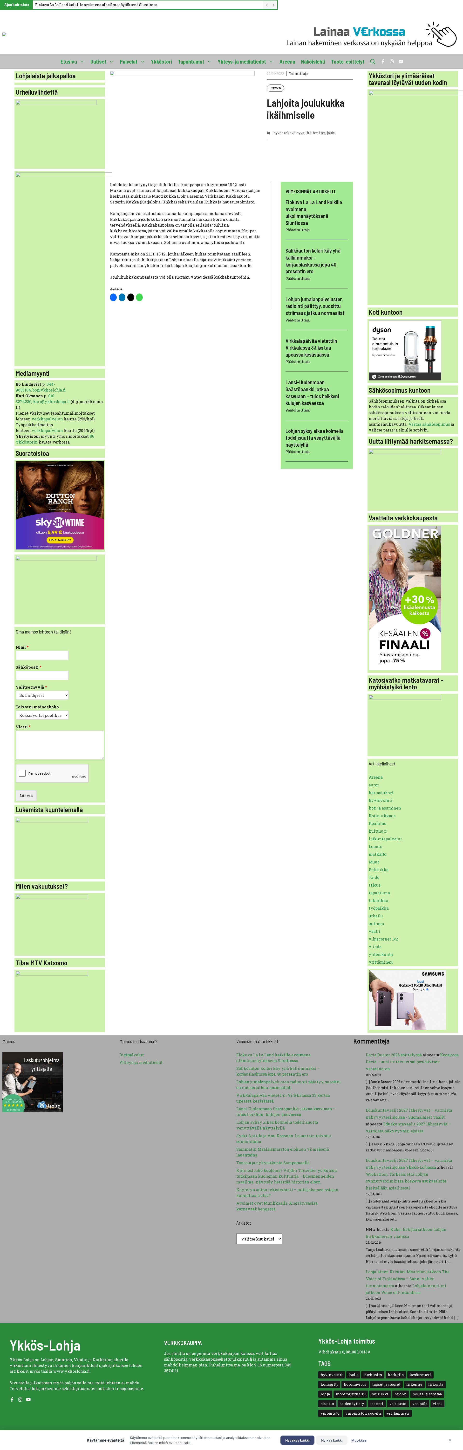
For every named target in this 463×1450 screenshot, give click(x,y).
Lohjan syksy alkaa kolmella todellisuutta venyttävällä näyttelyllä (315, 438)
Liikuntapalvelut (385, 838)
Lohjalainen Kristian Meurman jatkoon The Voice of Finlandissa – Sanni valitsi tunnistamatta (407, 1278)
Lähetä (26, 795)
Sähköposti (28, 667)
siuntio (327, 1403)
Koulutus (377, 823)
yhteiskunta (381, 954)
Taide (374, 877)
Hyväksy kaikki (297, 1440)
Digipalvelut (131, 1054)
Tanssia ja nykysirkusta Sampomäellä (273, 1162)
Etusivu (69, 61)
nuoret (401, 1394)
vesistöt (419, 1403)
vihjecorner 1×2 (383, 938)
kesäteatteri (420, 1374)
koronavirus (355, 1384)
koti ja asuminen (385, 807)
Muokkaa (359, 1440)
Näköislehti (313, 61)
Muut (374, 861)
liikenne (414, 1384)
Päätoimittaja (298, 230)
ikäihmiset (316, 133)
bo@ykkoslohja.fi (49, 389)
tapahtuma (379, 892)
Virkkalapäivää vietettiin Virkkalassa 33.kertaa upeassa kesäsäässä (311, 348)
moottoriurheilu (351, 1394)
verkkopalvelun (48, 418)
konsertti (329, 1384)
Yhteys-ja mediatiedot (242, 61)
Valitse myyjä (31, 687)
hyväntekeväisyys (288, 133)
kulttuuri (378, 831)
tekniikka (378, 900)
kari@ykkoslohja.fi (51, 401)
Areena (287, 61)
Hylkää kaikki (332, 1440)
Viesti (23, 727)
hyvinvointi (380, 800)
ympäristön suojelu (363, 1413)
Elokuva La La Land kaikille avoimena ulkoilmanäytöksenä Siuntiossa (96, 4)
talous (375, 885)
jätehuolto (373, 1374)
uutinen (275, 88)
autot (374, 784)
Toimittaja (298, 73)
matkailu (378, 854)
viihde (375, 946)
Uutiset (98, 61)
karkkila (396, 1374)
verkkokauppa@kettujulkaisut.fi (220, 1359)
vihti (437, 1403)
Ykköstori (161, 61)
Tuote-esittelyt (347, 61)
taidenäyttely (352, 1403)
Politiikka (378, 869)
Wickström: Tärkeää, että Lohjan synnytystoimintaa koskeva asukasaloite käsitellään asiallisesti (406, 1181)
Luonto (375, 846)
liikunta (435, 1384)
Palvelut (128, 61)
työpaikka (379, 908)
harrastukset (381, 792)
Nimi (22, 647)
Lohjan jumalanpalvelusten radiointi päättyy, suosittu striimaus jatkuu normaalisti (316, 306)
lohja (325, 1394)
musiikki (380, 1394)
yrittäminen (381, 962)
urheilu (376, 915)
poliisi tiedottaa (427, 1394)
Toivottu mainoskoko (37, 707)
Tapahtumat (191, 61)
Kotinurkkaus (382, 815)
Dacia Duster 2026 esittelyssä (394, 1054)
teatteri (376, 1403)
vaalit (374, 931)
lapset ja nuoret (386, 1384)
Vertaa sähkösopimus (429, 424)
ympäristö (330, 1413)
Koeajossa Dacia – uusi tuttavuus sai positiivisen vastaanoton (412, 1061)
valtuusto (397, 1403)
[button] (372, 61)
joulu (331, 133)
